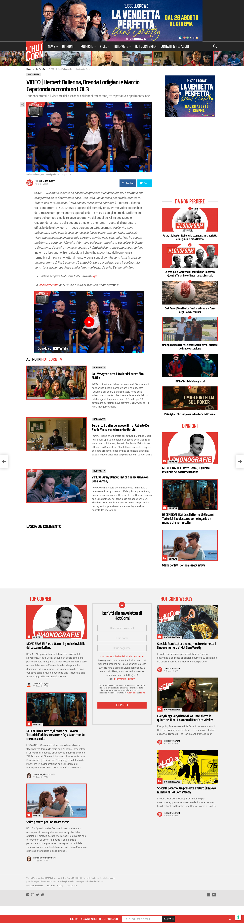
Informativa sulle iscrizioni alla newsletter (121, 656)
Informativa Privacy (124, 678)
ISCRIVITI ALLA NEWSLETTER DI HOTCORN (94, 919)
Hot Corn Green (146, 46)
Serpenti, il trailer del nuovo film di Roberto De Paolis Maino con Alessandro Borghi (120, 427)
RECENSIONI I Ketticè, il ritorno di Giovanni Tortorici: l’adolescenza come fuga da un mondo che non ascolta (188, 518)
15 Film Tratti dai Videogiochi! (190, 381)
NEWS (51, 46)
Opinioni (68, 46)
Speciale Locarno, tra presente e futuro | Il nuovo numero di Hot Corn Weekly (186, 790)
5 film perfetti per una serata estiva (183, 565)
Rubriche (87, 46)
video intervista (48, 285)
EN (214, 894)
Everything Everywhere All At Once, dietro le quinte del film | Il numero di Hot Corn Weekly (185, 718)
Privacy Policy (131, 693)
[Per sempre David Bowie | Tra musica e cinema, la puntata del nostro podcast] (240, 461)
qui (95, 276)
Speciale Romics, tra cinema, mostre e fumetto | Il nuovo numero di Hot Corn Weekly (186, 646)
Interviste (121, 46)
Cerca (215, 46)
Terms (142, 693)
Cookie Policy (72, 886)
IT (208, 894)
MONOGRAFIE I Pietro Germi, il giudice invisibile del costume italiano (186, 470)
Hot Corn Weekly (172, 637)
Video (103, 46)
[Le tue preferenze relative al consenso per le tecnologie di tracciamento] (238, 917)
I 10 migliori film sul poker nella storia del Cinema (189, 414)
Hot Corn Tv (51, 359)
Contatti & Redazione (175, 46)
